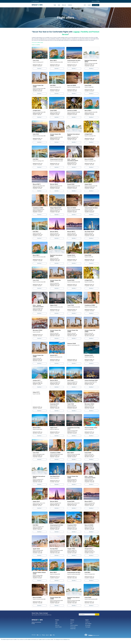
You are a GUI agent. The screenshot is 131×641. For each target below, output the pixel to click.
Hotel (59, 5)
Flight (55, 5)
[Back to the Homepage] (37, 5)
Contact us (70, 5)
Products (57, 619)
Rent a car (64, 5)
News (71, 623)
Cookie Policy (73, 628)
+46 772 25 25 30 (36, 1)
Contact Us (87, 621)
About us (72, 621)
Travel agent (87, 626)
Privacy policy (73, 626)
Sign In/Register (88, 623)
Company (72, 619)
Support (87, 619)
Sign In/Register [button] (95, 5)
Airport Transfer (58, 626)
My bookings (87, 625)
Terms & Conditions (74, 625)
